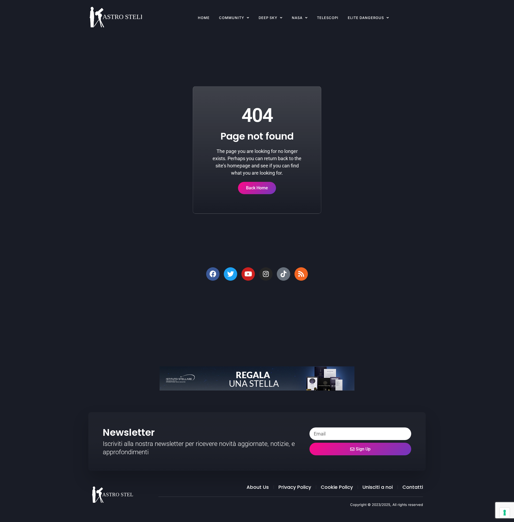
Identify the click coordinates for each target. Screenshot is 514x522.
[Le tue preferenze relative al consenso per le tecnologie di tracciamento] (505, 513)
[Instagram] (266, 274)
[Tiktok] (283, 274)
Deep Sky (268, 18)
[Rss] (301, 274)
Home (204, 18)
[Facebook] (213, 274)
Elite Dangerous (366, 18)
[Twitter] (230, 274)
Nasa (297, 18)
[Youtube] (248, 274)
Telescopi (327, 18)
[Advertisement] (249, 323)
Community (231, 18)
